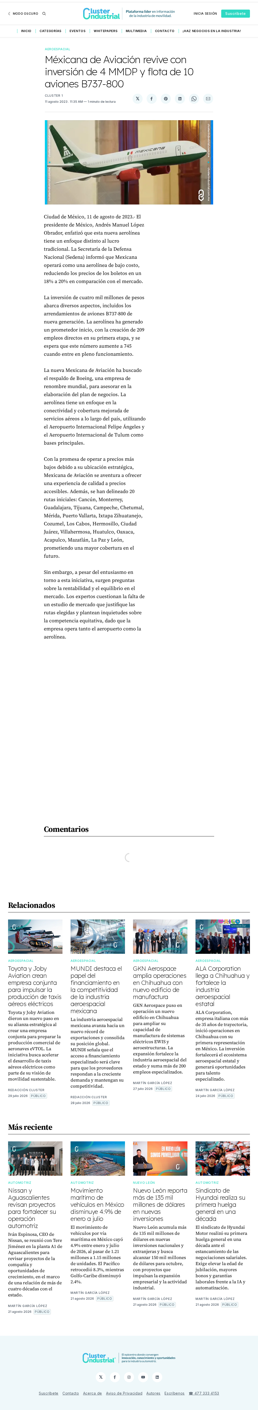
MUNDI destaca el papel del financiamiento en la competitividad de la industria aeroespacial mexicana (96, 990)
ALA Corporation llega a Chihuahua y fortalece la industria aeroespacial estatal (222, 986)
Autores (153, 1393)
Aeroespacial (57, 49)
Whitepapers (106, 31)
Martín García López (152, 1083)
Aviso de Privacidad (124, 1393)
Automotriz (19, 1183)
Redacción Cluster (26, 1090)
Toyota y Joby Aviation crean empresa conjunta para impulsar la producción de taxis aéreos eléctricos (34, 986)
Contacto (165, 31)
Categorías (50, 31)
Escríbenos (175, 1393)
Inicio (26, 31)
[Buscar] (44, 14)
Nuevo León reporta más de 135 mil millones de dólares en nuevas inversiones (160, 1204)
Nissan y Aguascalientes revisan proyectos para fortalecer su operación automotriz (32, 1208)
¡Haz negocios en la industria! (212, 31)
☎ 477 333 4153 (204, 1393)
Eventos (78, 31)
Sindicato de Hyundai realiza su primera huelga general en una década (220, 1204)
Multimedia (136, 31)
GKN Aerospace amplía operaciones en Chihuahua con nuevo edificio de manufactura (159, 983)
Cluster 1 (54, 95)
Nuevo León (144, 1183)
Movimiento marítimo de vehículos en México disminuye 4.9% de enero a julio (97, 1204)
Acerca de (92, 1393)
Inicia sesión (205, 13)
